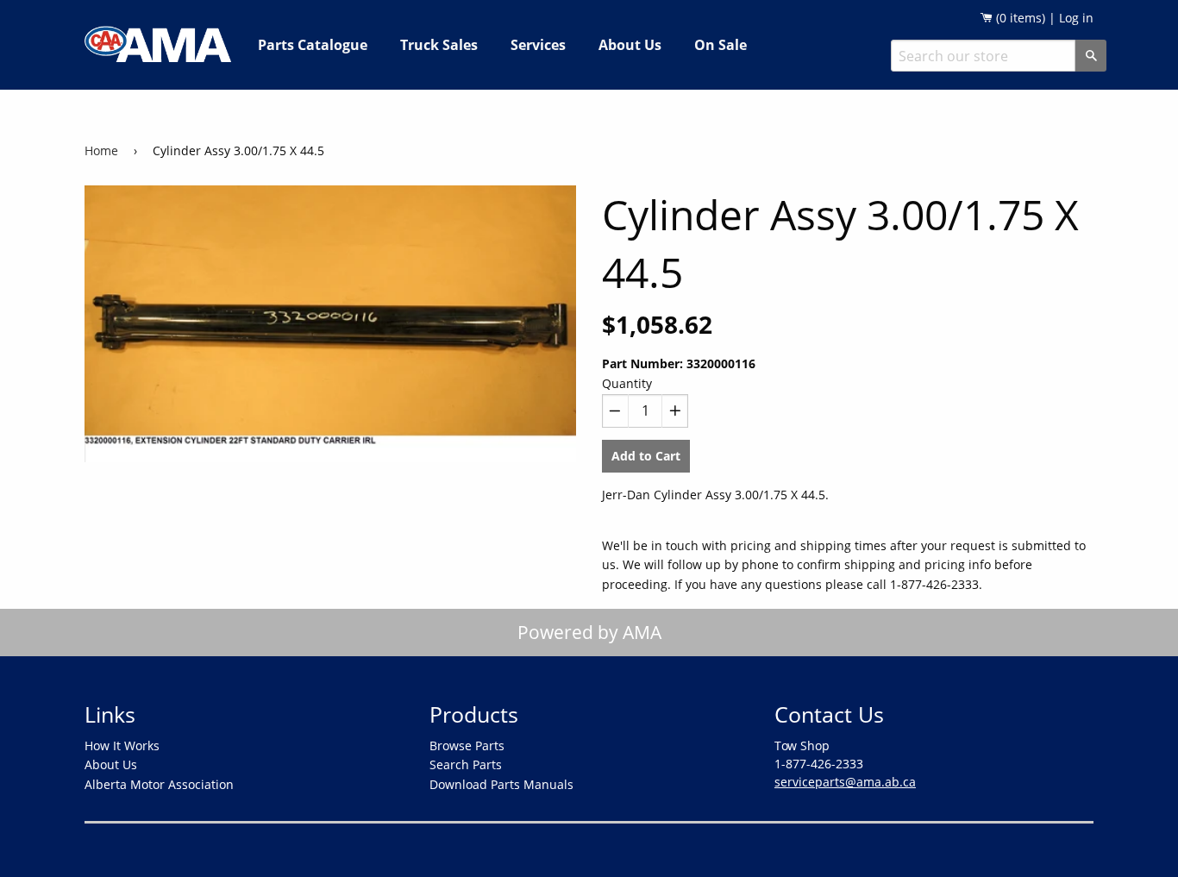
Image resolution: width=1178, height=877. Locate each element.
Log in (1076, 17)
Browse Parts (466, 745)
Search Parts (465, 764)
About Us (629, 44)
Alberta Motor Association (159, 784)
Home (101, 150)
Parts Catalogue (312, 44)
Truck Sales (439, 44)
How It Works (122, 745)
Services (538, 44)
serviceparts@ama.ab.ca (845, 782)
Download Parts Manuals (501, 784)
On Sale (720, 44)
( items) (1019, 17)
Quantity (627, 383)
